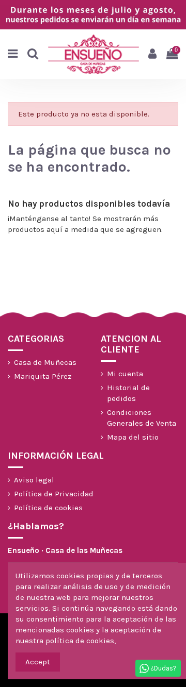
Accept (37, 661)
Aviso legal (34, 479)
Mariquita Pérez (42, 376)
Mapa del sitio (133, 437)
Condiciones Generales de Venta (141, 418)
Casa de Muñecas (45, 362)
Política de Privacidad (54, 493)
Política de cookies (48, 507)
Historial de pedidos (128, 393)
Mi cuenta (125, 373)
